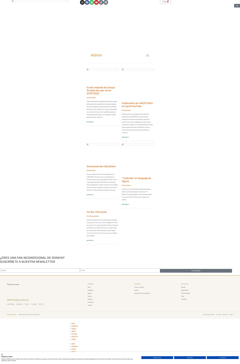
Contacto (90, 302)
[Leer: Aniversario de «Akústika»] (102, 153)
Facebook (19, 304)
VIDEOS (73, 331)
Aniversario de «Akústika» (101, 166)
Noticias (90, 299)
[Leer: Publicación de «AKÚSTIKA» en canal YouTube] (137, 84)
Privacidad (225, 314)
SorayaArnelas (91, 97)
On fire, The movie (96, 212)
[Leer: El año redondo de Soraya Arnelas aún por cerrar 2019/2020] (102, 76)
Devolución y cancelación (142, 293)
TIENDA (73, 339)
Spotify (41, 304)
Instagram (10, 304)
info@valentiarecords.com (17, 299)
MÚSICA (73, 329)
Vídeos (90, 296)
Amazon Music (185, 293)
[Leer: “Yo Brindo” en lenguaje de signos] (137, 159)
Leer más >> (90, 122)
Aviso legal (218, 314)
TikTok (27, 304)
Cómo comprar (139, 287)
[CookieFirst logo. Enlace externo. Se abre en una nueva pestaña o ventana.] (2, 354)
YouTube (34, 304)
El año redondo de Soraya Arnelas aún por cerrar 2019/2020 (101, 90)
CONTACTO (74, 337)
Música (90, 293)
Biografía (90, 290)
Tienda (90, 305)
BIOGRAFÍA (74, 326)
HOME (73, 323)
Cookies (231, 314)
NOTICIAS (74, 334)
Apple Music (184, 290)
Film (88, 216)
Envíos (136, 290)
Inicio (89, 287)
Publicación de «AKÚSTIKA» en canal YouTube (137, 105)
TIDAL (182, 296)
